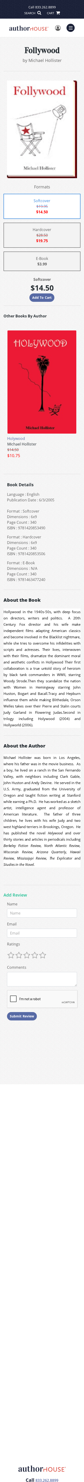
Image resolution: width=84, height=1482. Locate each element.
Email (12, 924)
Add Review (15, 895)
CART (51, 13)
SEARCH (30, 13)
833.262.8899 (45, 7)
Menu (72, 27)
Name (12, 904)
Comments (16, 967)
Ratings (13, 944)
